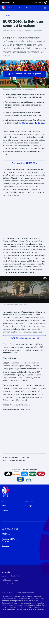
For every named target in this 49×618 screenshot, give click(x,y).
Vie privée (6, 572)
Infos (4, 506)
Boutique (29, 506)
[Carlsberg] (33, 473)
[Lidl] (20, 479)
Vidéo (4, 501)
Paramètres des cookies (11, 584)
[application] (24, 289)
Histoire (5, 511)
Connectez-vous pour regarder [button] (26, 74)
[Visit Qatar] (28, 479)
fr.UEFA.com (6, 534)
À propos (29, 501)
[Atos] (24, 473)
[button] (31, 8)
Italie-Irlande (23, 123)
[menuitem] (11, 8)
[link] (11, 8)
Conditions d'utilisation (11, 576)
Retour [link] (8, 15)
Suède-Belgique (38, 123)
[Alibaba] (16, 473)
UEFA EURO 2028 (3, 8)
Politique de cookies (10, 580)
